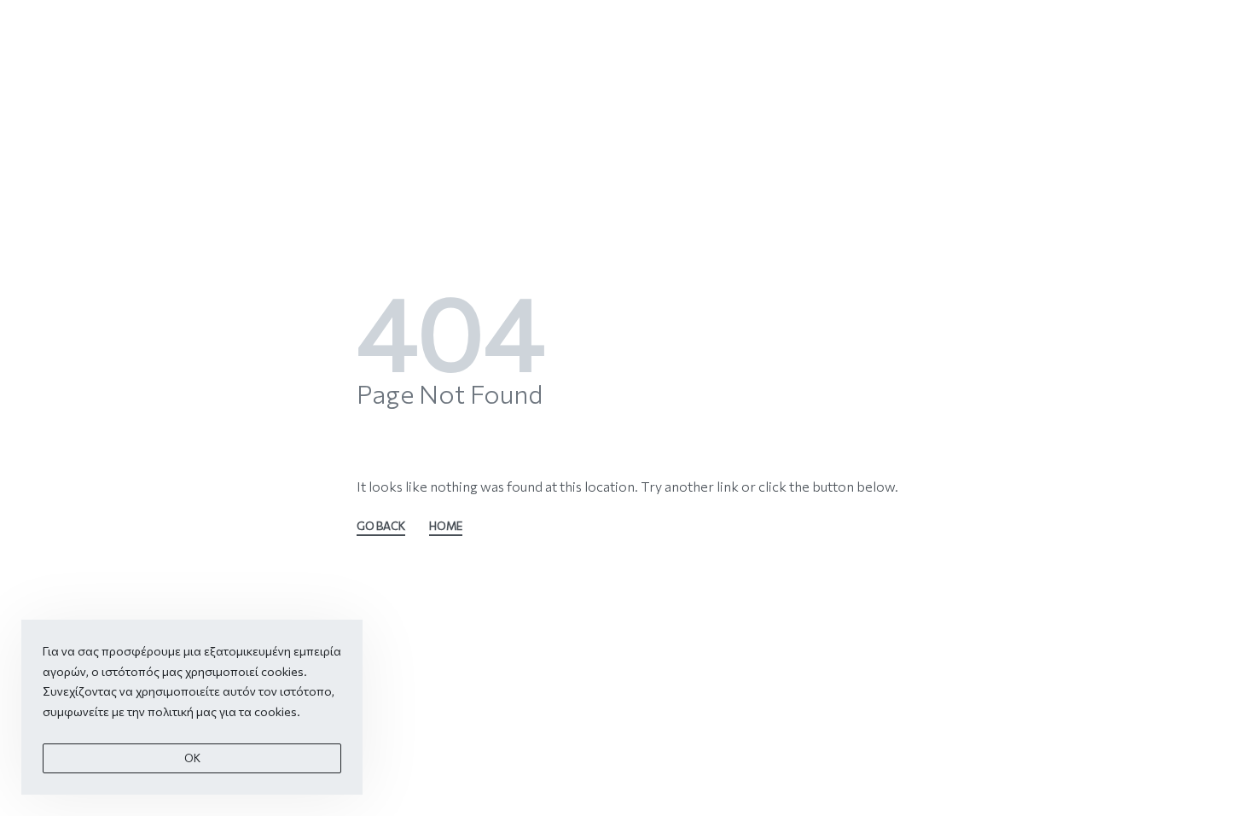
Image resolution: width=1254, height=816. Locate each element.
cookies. (277, 711)
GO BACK (381, 527)
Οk (192, 758)
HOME (445, 527)
